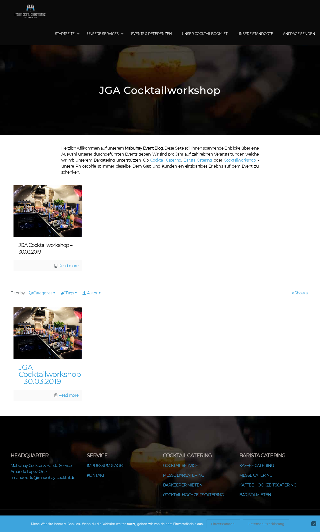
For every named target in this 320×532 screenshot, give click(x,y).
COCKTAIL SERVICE (180, 465)
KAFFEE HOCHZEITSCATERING (267, 485)
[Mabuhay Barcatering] (30, 11)
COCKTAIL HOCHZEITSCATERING (193, 494)
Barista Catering (198, 160)
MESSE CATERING (255, 475)
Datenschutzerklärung (266, 524)
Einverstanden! (223, 524)
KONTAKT (96, 475)
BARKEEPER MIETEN (182, 485)
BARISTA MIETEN (255, 494)
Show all (302, 293)
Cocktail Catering (165, 160)
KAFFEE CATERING (256, 465)
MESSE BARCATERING (183, 475)
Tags (69, 293)
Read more (68, 265)
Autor (92, 293)
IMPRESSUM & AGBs (105, 465)
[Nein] (313, 523)
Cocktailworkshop (240, 160)
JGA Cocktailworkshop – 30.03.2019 (49, 374)
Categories (42, 293)
